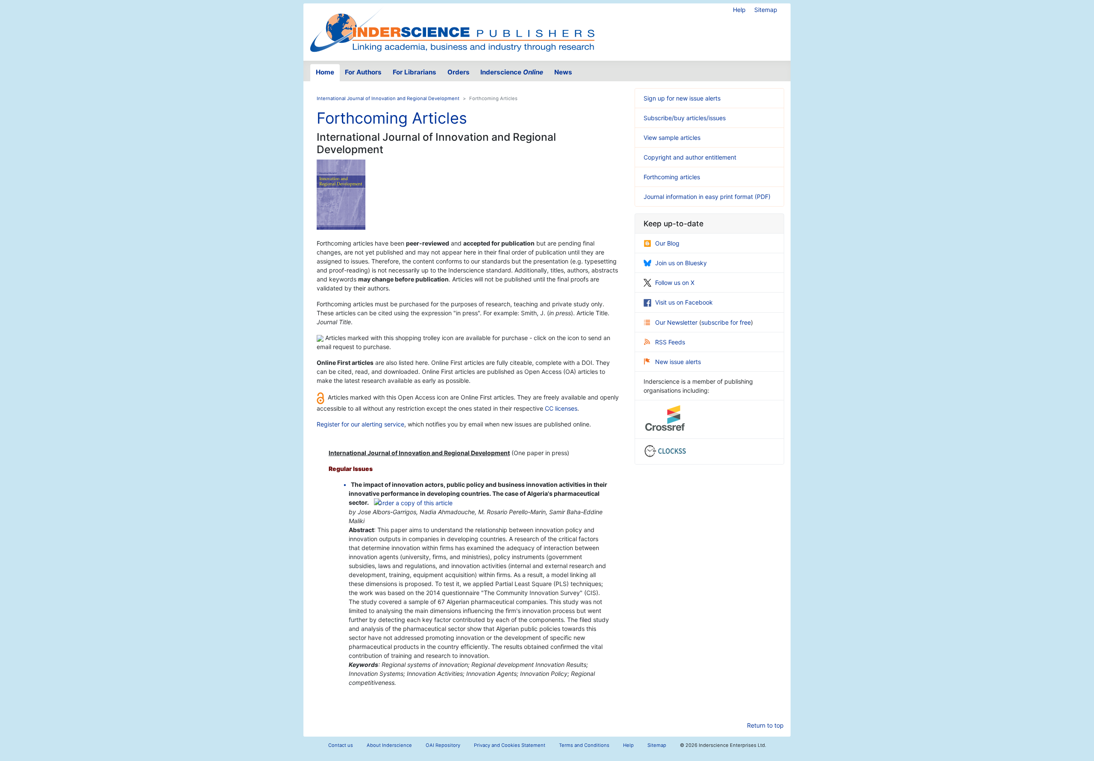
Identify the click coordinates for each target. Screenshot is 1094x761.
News (563, 72)
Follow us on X (674, 282)
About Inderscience (389, 745)
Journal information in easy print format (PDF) (707, 196)
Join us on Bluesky (681, 262)
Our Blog (667, 243)
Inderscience (511, 72)
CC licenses (561, 408)
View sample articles (672, 137)
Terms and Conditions (584, 745)
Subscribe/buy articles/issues (685, 117)
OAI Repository (443, 745)
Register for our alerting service (360, 424)
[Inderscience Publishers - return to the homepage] (452, 28)
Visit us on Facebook (684, 302)
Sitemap (765, 9)
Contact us (340, 745)
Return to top (765, 725)
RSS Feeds (670, 342)
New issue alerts (678, 361)
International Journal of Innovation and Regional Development (388, 98)
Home (325, 72)
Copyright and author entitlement (690, 157)
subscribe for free (726, 322)
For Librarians (414, 72)
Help (739, 9)
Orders (458, 72)
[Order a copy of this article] (413, 502)
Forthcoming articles (672, 177)
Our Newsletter (677, 322)
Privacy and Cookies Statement (509, 745)
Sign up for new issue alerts (682, 98)
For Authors (363, 72)
